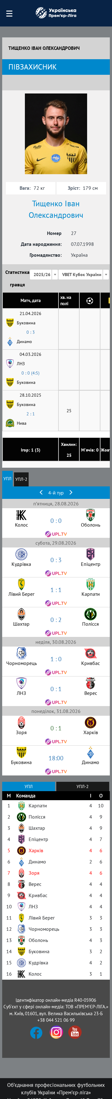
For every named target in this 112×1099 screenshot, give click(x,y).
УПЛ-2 (21, 479)
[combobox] (44, 274)
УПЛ (7, 478)
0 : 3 (30, 332)
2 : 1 (30, 414)
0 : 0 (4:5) (30, 373)
